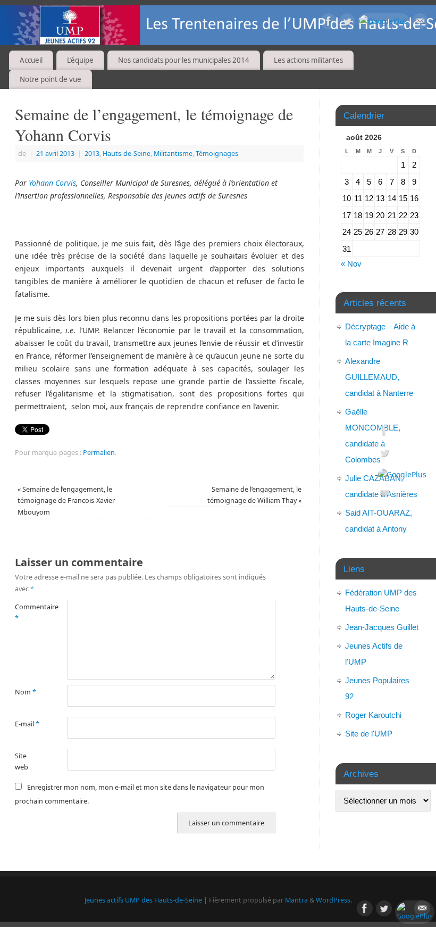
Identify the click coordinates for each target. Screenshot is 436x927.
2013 (92, 153)
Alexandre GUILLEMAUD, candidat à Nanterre (379, 377)
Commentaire (28, 612)
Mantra (296, 900)
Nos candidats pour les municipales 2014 (183, 60)
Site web (21, 761)
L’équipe (80, 60)
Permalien (99, 452)
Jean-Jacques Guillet (381, 627)
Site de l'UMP (368, 733)
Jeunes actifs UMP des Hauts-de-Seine (143, 900)
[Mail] (420, 23)
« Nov (351, 263)
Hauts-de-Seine (126, 153)
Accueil (31, 60)
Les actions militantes (308, 60)
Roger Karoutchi (373, 714)
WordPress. (334, 900)
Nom (25, 692)
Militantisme (173, 153)
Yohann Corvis (52, 183)
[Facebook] (329, 23)
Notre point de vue (50, 79)
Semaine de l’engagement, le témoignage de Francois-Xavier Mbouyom (66, 501)
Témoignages (217, 153)
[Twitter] (347, 23)
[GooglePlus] (383, 21)
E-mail (27, 724)
